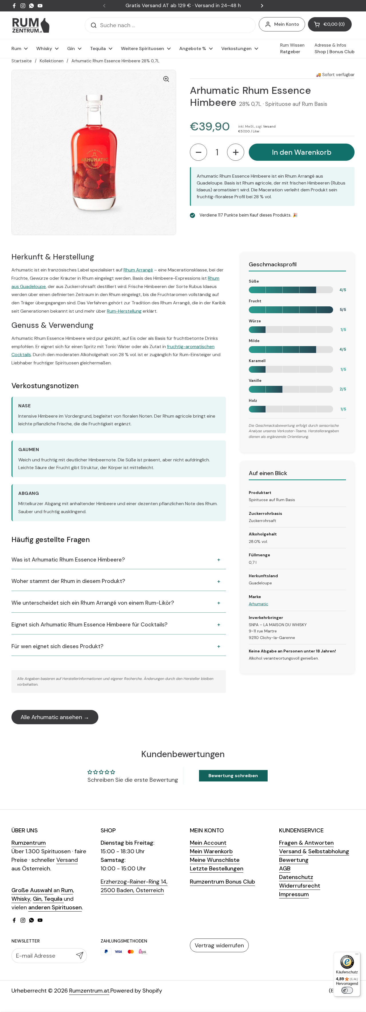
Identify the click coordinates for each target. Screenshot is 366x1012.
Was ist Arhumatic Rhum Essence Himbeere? (68, 559)
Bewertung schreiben (233, 776)
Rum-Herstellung (124, 311)
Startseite (21, 61)
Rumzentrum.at (89, 990)
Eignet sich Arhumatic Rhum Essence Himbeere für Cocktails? (89, 624)
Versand (269, 126)
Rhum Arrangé (138, 270)
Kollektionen (51, 61)
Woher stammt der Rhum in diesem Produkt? (68, 581)
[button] (330, 24)
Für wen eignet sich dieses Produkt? (57, 646)
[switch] (347, 990)
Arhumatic (258, 603)
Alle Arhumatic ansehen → (55, 717)
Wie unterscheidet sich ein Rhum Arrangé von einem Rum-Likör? (92, 602)
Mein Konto (286, 24)
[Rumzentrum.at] (30, 25)
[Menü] (356, 955)
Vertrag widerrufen (219, 945)
